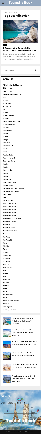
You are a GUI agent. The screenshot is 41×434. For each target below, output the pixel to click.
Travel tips (6, 304)
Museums (6, 234)
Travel (5, 45)
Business (6, 118)
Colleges (6, 127)
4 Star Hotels (7, 91)
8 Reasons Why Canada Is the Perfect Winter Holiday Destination (19, 49)
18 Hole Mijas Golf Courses (12, 85)
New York (6, 237)
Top (4, 270)
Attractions (7, 106)
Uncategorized (8, 307)
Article (5, 100)
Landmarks (7, 194)
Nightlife (6, 246)
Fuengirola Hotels (9, 158)
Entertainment (8, 146)
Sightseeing (7, 261)
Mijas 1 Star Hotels (9, 203)
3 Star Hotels (7, 88)
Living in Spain (8, 200)
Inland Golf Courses (10, 182)
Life (4, 197)
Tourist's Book (20, 2)
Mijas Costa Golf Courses (12, 218)
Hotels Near (7, 179)
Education (6, 143)
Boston (5, 112)
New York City (7, 240)
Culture (5, 136)
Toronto (6, 282)
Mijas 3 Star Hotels (9, 209)
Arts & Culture (8, 103)
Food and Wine (8, 155)
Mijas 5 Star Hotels (9, 215)
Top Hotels (7, 279)
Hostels (6, 173)
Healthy (5, 167)
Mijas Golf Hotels (9, 228)
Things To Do (7, 267)
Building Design (8, 115)
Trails (5, 291)
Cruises (6, 133)
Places (5, 252)
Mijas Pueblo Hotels (10, 231)
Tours (5, 288)
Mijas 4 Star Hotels (9, 212)
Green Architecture (9, 161)
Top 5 (5, 276)
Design (5, 140)
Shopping (6, 258)
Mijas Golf (6, 225)
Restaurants (7, 255)
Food (5, 152)
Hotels (5, 176)
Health (5, 164)
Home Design (8, 170)
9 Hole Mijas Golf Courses (12, 94)
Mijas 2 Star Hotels (9, 206)
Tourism (6, 285)
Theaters (6, 264)
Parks (5, 249)
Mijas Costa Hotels (9, 222)
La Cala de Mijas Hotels (11, 191)
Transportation (8, 294)
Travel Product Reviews (11, 301)
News (5, 243)
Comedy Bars (8, 130)
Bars (4, 109)
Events (5, 149)
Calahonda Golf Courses (11, 121)
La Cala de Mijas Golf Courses (13, 188)
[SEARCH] (35, 70)
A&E (4, 97)
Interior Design (8, 185)
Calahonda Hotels (9, 124)
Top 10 (5, 273)
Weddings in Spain (9, 310)
